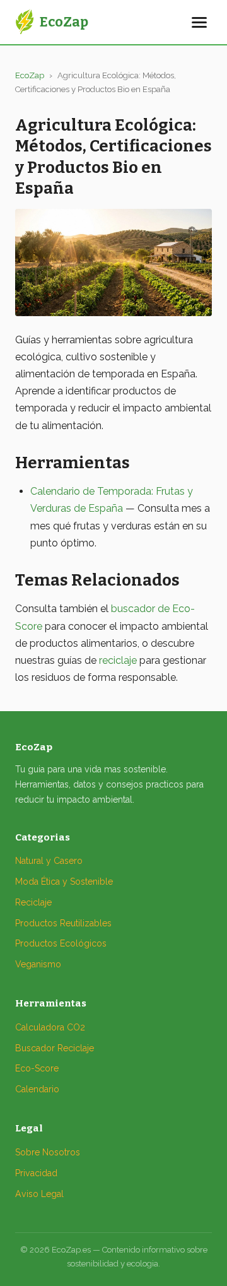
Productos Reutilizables (63, 923)
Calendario (37, 1089)
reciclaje (118, 660)
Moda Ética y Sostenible (64, 881)
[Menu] (199, 22)
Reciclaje (33, 902)
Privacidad (36, 1173)
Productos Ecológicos (61, 943)
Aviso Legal (39, 1194)
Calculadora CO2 (50, 1027)
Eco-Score (37, 1068)
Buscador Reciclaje (54, 1048)
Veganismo (38, 964)
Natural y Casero (49, 861)
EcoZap (29, 75)
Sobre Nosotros (47, 1152)
